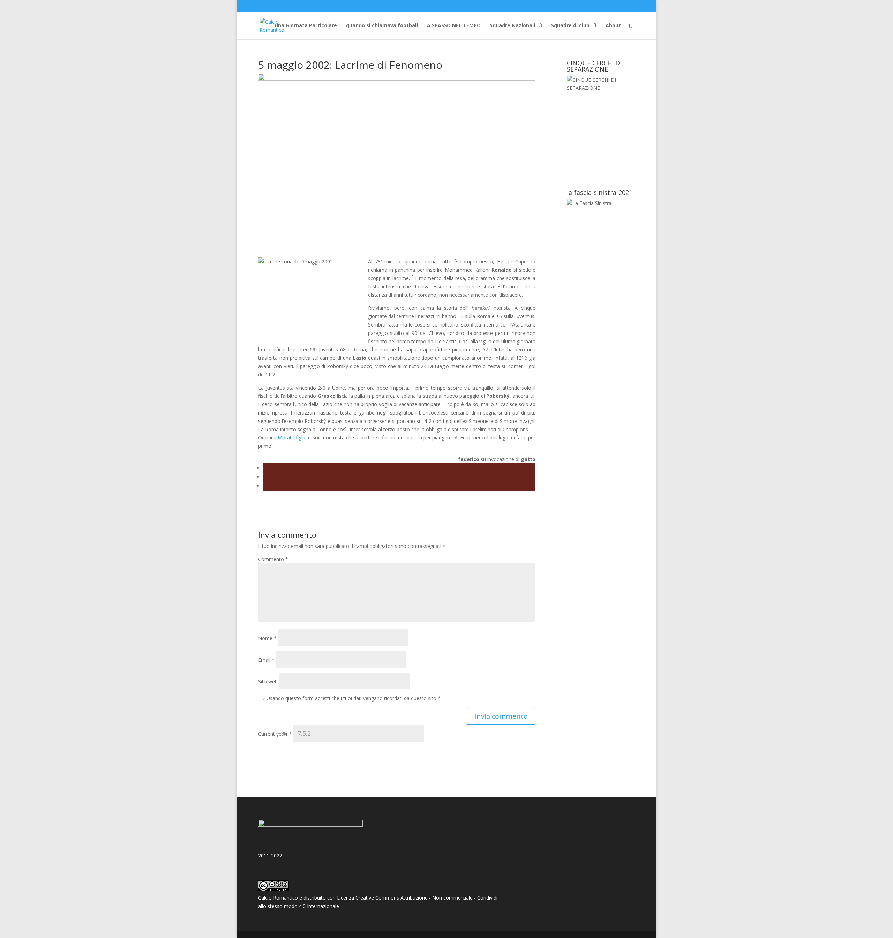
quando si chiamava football (382, 26)
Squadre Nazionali (512, 26)
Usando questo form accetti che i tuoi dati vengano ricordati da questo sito (354, 698)
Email (266, 660)
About (613, 26)
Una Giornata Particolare (306, 26)
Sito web (268, 681)
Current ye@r (275, 734)
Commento (273, 559)
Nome (267, 638)
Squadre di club (570, 26)
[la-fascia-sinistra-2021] (589, 203)
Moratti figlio (292, 437)
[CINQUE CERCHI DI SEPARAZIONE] (601, 127)
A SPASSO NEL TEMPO (454, 26)
